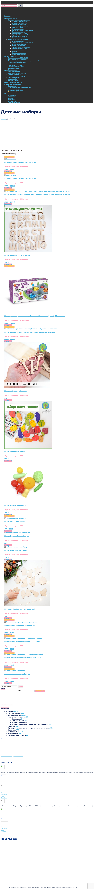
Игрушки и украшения (16, 717)
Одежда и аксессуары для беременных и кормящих (28, 728)
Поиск (21, 686)
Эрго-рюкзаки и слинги (17, 735)
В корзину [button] (8, 171)
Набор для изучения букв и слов (17, 255)
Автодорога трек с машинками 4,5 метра (20, 178)
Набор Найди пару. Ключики (15, 391)
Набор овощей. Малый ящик (15, 505)
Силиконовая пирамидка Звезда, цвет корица (22, 641)
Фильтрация (40, 690)
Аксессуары (16, 719)
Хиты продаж (13, 734)
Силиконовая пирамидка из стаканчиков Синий (22, 658)
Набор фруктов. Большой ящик (16, 536)
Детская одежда (14, 715)
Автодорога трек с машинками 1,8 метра (20, 162)
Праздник (12, 730)
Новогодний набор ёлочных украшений (19, 609)
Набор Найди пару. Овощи (14, 451)
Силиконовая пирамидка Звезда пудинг (20, 625)
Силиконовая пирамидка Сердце (17, 674)
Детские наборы (18, 721)
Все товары (8, 712)
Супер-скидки (13, 732)
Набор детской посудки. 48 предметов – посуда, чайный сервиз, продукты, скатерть (37, 195)
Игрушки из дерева (19, 723)
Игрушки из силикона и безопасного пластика (30, 724)
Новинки (11, 726)
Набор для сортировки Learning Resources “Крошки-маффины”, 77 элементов (34, 316)
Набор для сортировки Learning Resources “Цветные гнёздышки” (30, 332)
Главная (3, 119)
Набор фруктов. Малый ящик (15, 550)
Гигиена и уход (14, 713)
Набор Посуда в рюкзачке (14, 522)
